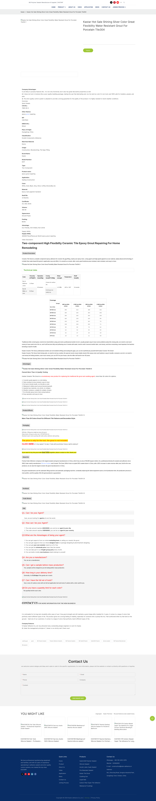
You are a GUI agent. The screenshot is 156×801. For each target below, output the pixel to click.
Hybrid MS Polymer (95, 641)
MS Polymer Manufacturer (120, 641)
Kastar (23, 12)
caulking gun (25, 641)
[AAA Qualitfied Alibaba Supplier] (44, 597)
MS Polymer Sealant (41, 641)
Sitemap (87, 798)
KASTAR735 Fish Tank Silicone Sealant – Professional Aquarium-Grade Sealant (31, 740)
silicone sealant (106, 641)
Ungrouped (99, 713)
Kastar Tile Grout (107, 713)
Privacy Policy (95, 798)
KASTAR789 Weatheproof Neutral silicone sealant (76, 740)
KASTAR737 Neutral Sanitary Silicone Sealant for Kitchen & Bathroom (101, 740)
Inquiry (88, 50)
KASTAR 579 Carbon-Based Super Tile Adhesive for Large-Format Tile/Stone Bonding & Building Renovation (124, 740)
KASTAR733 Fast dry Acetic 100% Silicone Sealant (53, 740)
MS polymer (24, 645)
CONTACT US (30, 603)
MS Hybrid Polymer (83, 641)
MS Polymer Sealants (70, 641)
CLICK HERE (28, 444)
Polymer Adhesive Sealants (56, 641)
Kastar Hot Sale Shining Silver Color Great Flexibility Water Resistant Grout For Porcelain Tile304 (56, 12)
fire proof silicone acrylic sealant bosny (124, 713)
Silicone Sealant (46, 463)
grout (27, 114)
